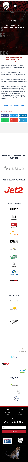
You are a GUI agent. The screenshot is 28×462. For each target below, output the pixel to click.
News (14, 21)
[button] (15, 6)
